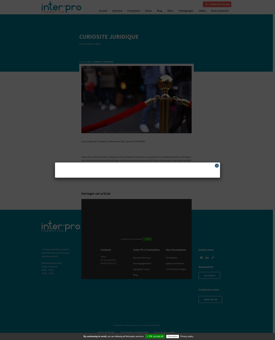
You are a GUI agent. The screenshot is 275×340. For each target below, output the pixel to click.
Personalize (172, 336)
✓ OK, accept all (155, 336)
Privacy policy (187, 336)
